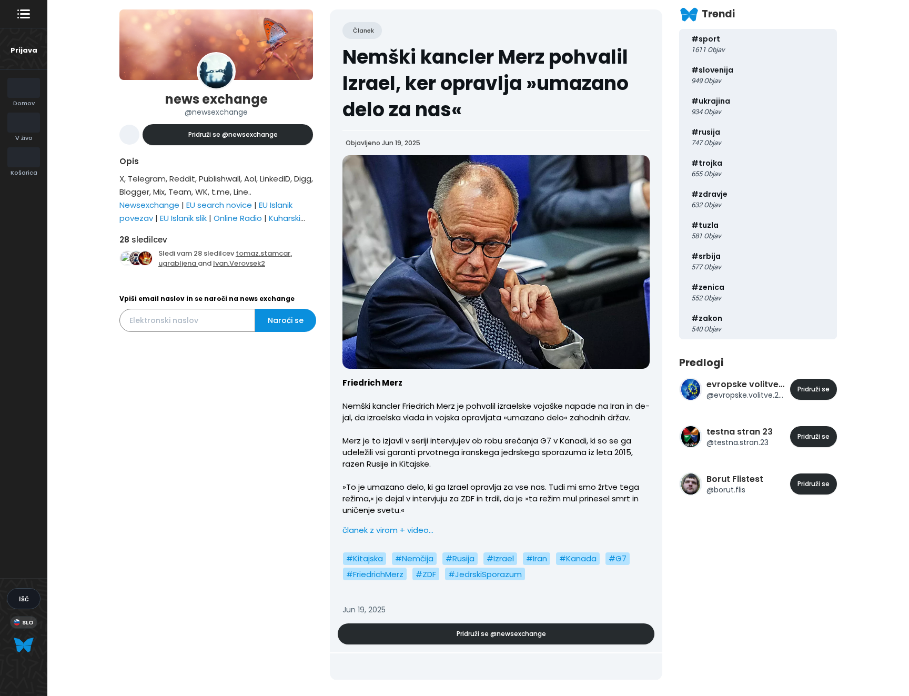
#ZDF (426, 574)
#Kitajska (364, 558)
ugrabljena (178, 263)
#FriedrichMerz (374, 574)
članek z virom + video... (387, 530)
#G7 (618, 558)
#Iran (536, 558)
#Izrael (500, 558)
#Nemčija (414, 558)
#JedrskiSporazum (485, 574)
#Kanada (578, 558)
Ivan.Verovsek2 (239, 263)
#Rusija (460, 558)
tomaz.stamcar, (264, 253)
